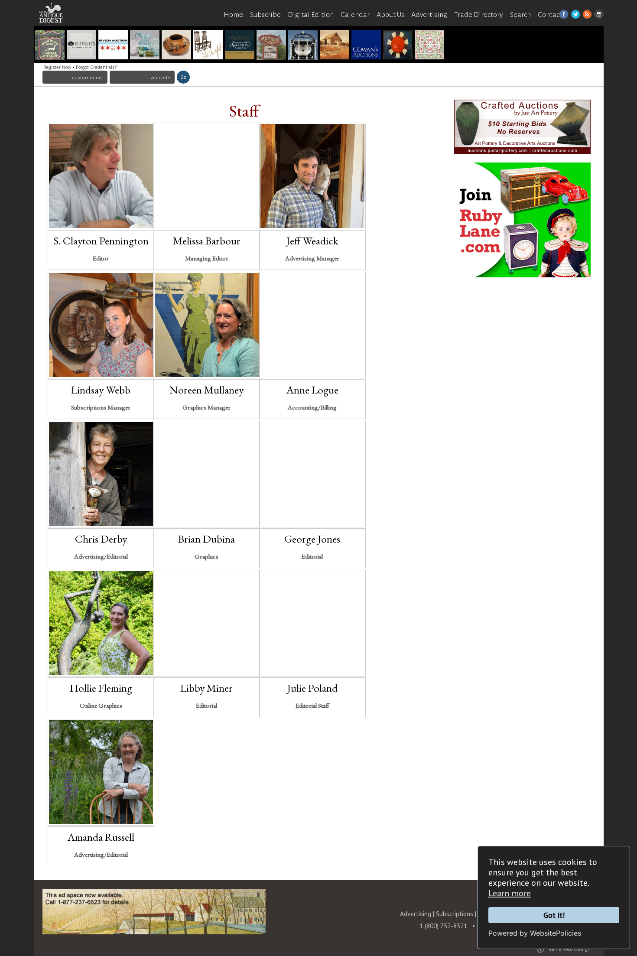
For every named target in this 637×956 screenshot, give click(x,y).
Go (183, 77)
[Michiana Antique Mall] (271, 46)
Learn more (509, 893)
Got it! (554, 915)
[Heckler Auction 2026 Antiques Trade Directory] (144, 46)
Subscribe (265, 15)
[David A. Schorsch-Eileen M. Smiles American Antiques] (398, 46)
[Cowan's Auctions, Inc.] (366, 46)
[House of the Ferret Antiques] (50, 46)
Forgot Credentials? (96, 67)
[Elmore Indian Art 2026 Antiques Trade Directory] (176, 46)
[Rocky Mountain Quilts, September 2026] (429, 46)
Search (520, 15)
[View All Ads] (55, 31)
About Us (390, 15)
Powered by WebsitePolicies (534, 933)
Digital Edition (311, 15)
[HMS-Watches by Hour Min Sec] (113, 46)
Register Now (57, 67)
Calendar (355, 15)
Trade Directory (478, 15)
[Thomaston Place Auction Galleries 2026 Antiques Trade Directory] (239, 46)
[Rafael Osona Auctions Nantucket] (303, 46)
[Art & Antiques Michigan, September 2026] (208, 46)
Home (233, 15)
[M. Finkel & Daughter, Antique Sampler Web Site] (81, 46)
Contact (550, 15)
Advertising (429, 15)
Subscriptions (454, 914)
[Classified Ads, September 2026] (334, 46)
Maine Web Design (569, 949)
